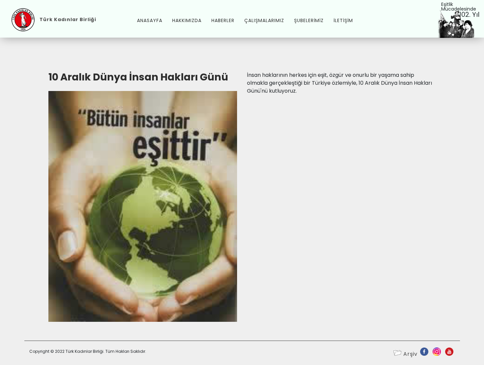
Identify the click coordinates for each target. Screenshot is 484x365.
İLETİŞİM (343, 20)
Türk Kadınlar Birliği (68, 19)
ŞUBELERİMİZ (309, 20)
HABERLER (222, 20)
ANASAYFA (149, 20)
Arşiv (410, 354)
